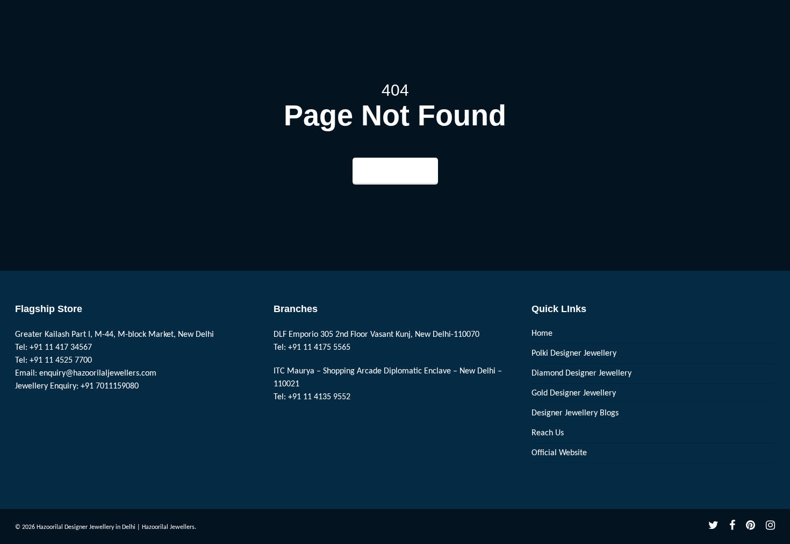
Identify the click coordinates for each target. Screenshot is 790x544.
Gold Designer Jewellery (574, 393)
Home (542, 333)
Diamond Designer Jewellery (581, 373)
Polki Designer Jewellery (574, 353)
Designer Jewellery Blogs (575, 413)
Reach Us (548, 433)
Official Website (559, 453)
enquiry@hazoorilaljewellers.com (97, 373)
